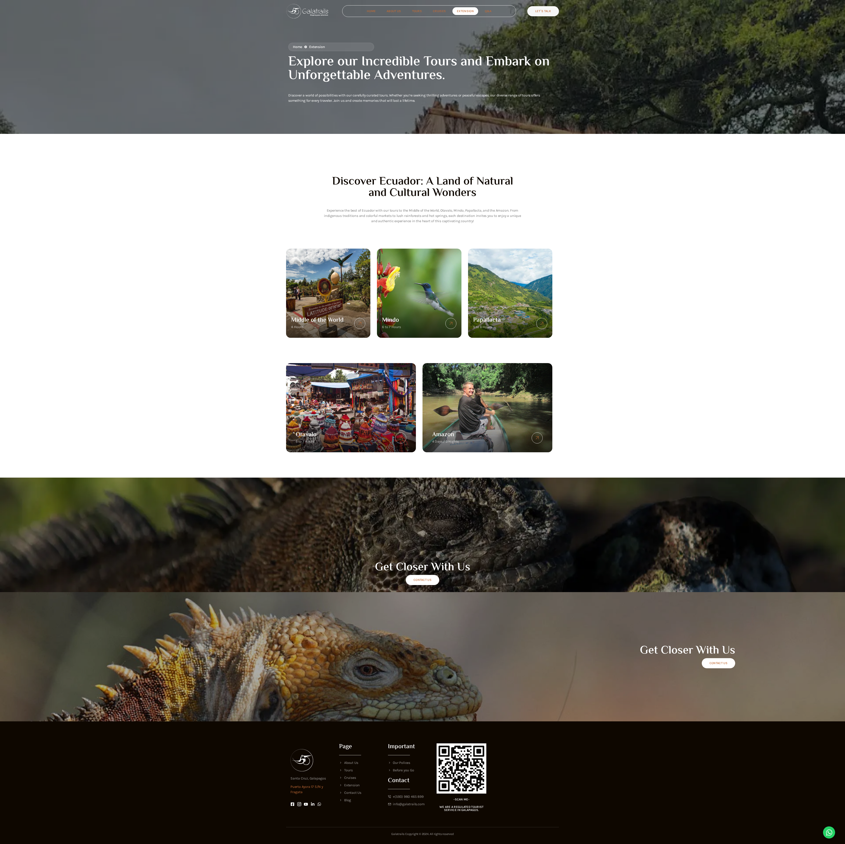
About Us (394, 11)
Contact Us (422, 580)
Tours (417, 11)
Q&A (488, 11)
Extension (465, 11)
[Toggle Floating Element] (829, 832)
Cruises (439, 11)
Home (371, 11)
